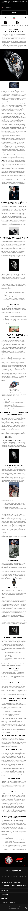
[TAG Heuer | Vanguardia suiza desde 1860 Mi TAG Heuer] (14, 870)
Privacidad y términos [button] (8, 902)
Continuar (19, 12)
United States (7, 7)
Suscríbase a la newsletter (12, 882)
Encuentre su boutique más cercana (15, 885)
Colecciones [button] (5, 890)
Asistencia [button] (4, 898)
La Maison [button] (4, 894)
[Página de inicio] (14, 17)
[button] (22, 17)
